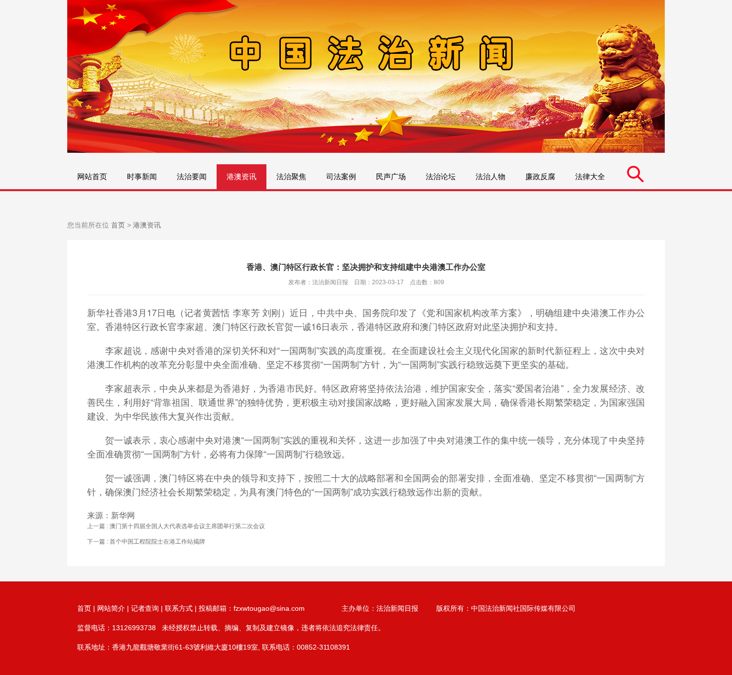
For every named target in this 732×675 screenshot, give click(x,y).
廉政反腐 (540, 176)
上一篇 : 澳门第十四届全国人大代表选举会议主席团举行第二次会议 (176, 526)
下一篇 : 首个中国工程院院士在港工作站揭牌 (146, 541)
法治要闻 (192, 176)
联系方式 (179, 608)
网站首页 (92, 176)
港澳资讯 (241, 176)
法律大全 (590, 176)
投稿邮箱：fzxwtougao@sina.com (252, 608)
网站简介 (111, 608)
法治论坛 (441, 176)
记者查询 (145, 608)
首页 (118, 225)
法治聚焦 (291, 176)
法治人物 (490, 176)
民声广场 (391, 176)
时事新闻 (142, 176)
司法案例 (341, 176)
